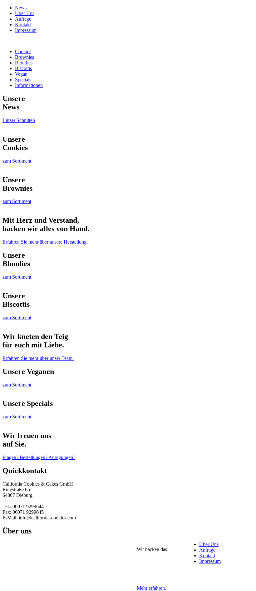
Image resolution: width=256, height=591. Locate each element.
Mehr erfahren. (151, 588)
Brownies (24, 57)
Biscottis (23, 68)
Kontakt (23, 24)
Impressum (26, 30)
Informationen (29, 85)
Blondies (23, 62)
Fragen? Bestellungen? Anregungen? (38, 457)
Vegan (21, 74)
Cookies (23, 51)
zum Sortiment (16, 161)
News (21, 7)
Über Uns (24, 13)
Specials (23, 79)
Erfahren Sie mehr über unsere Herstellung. (45, 242)
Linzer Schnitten (18, 120)
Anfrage (23, 19)
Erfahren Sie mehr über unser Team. (38, 358)
